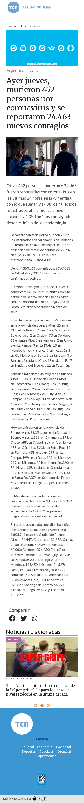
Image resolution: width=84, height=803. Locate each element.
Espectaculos (46, 756)
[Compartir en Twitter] (23, 618)
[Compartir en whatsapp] (35, 618)
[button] (36, 705)
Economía (44, 747)
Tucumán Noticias (16, 25)
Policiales (46, 751)
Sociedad (35, 25)
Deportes (29, 751)
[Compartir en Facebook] (12, 618)
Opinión (64, 751)
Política (27, 747)
